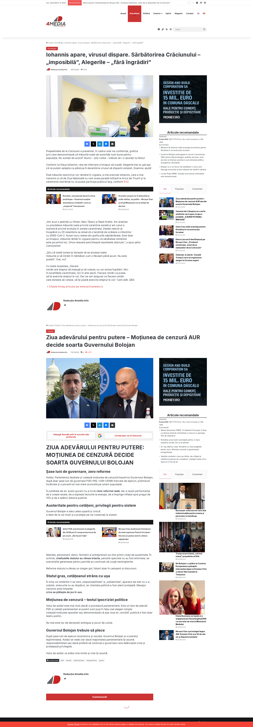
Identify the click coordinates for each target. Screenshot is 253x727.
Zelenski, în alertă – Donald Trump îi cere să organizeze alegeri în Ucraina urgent (116, 3)
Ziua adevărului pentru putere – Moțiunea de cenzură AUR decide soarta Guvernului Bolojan (191, 201)
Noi (165, 189)
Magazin (179, 13)
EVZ (126, 181)
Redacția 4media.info (59, 70)
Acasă (123, 13)
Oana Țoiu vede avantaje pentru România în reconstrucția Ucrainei (191, 229)
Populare (179, 189)
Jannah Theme (73, 724)
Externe (157, 13)
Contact (189, 13)
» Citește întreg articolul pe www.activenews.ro (74, 286)
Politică (146, 13)
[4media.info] (55, 21)
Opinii (168, 13)
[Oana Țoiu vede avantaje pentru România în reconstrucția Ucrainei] (166, 230)
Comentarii (197, 189)
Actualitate (134, 13)
